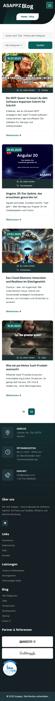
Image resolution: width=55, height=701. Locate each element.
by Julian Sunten (27, 90)
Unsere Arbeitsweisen (13, 570)
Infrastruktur (25, 270)
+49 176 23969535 (26, 478)
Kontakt (6, 555)
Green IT (6, 621)
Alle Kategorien (9, 595)
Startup (45, 90)
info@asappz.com (26, 475)
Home (24, 16)
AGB (4, 550)
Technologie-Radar (11, 580)
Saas (44, 358)
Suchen (40, 45)
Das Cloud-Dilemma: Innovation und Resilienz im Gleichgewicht (26, 279)
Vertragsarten (9, 575)
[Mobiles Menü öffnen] (49, 5)
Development (26, 186)
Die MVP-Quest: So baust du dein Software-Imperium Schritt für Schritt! (27, 101)
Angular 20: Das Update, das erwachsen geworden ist (24, 195)
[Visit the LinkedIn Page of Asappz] (5, 523)
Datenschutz (8, 545)
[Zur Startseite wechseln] (12, 5)
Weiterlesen (12, 135)
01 (23, 411)
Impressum (7, 540)
